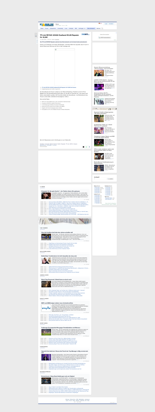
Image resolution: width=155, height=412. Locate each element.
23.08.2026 (97, 195)
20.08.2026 (97, 199)
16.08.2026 (107, 187)
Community (60, 28)
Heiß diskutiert (108, 199)
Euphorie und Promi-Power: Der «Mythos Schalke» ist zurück (62, 338)
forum (115, 39)
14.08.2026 (107, 189)
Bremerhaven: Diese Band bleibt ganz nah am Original (57, 376)
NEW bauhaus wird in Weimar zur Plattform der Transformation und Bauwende (66, 388)
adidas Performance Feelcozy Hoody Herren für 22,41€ (61, 266)
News (42, 28)
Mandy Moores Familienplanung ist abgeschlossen (104, 162)
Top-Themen (44, 228)
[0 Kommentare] (43, 146)
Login (106, 23)
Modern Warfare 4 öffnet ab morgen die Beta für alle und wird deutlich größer (65, 295)
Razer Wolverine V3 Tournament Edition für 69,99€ (60, 207)
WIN (76, 28)
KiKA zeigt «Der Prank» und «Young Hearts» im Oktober (61, 314)
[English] (101, 23)
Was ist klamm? (91, 28)
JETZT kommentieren (105, 37)
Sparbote (57, 39)
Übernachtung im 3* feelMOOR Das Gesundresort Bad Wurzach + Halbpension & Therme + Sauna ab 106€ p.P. (73, 268)
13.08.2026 (107, 191)
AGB (77, 399)
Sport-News (44, 323)
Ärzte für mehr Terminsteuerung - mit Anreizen (59, 247)
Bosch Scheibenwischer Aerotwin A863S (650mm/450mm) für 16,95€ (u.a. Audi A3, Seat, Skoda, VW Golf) (72, 211)
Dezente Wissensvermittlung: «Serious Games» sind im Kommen (63, 210)
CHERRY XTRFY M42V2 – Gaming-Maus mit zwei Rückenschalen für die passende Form (104, 81)
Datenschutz (72, 399)
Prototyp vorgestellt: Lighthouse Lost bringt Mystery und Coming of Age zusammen (67, 293)
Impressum (87, 399)
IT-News (42, 186)
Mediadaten (81, 399)
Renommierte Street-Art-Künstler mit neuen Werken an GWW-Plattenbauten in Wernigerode (69, 389)
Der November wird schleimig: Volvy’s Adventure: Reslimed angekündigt (65, 294)
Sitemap (67, 399)
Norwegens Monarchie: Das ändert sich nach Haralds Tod (61, 246)
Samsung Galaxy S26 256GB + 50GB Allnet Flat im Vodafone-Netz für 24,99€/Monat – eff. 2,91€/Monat (71, 202)
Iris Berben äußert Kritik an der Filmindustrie (58, 269)
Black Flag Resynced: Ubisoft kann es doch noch (56, 279)
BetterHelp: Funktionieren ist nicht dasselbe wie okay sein (59, 256)
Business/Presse (45, 371)
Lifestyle (71, 28)
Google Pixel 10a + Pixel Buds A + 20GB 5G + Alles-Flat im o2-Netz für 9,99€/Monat (67, 206)
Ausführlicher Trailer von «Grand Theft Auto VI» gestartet (103, 125)
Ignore (111, 204)
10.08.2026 (107, 195)
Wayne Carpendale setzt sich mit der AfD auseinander (61, 270)
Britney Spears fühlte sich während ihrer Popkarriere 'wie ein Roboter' (64, 272)
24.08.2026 (97, 192)
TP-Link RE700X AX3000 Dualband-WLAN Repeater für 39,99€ (59, 36)
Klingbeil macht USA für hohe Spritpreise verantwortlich (61, 244)
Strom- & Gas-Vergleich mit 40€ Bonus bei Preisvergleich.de (62, 208)
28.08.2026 (97, 187)
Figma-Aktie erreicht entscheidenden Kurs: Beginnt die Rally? (62, 367)
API (86, 400)
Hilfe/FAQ (82, 400)
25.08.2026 (97, 191)
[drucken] (36, 36)
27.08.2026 (97, 188)
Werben (98, 28)
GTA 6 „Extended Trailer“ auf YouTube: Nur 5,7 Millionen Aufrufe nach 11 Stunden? (67, 290)
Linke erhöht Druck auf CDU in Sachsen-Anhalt (59, 248)
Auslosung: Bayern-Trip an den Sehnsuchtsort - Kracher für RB (62, 343)
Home (67, 400)
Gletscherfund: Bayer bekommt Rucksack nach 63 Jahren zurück (63, 341)
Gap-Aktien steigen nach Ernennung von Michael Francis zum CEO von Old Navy (66, 364)
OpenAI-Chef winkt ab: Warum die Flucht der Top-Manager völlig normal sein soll (64, 352)
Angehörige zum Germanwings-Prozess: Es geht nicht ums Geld (63, 243)
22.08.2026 (97, 196)
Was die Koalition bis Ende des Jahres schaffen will (57, 232)
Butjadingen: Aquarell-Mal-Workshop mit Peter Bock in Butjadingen (63, 392)
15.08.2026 (107, 188)
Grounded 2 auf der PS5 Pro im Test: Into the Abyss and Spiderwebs (64, 291)
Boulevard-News (45, 251)
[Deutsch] (99, 23)
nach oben (112, 402)
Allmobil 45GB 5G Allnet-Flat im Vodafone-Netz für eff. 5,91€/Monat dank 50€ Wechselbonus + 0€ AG (71, 204)
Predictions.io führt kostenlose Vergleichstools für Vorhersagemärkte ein (64, 366)
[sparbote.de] (43, 145)
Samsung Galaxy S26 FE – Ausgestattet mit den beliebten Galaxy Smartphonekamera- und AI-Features (104, 95)
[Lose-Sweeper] (102, 28)
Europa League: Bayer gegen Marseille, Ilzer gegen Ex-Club (62, 339)
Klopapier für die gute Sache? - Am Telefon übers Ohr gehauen (60, 191)
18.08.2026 (97, 201)
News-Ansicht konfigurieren (110, 203)
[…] (62, 198)
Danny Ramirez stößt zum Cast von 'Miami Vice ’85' (60, 320)
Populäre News (108, 198)
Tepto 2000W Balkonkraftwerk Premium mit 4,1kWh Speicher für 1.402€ (64, 317)
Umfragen (82, 28)
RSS (88, 400)
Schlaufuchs (53, 28)
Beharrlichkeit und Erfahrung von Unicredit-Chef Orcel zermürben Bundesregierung (67, 363)
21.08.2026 (97, 198)
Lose (66, 28)
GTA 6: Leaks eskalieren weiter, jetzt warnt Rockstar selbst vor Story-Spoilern (104, 150)
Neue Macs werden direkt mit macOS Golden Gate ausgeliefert (62, 212)
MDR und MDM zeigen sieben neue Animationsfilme (57, 303)
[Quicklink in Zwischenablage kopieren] (36, 34)
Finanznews (44, 346)
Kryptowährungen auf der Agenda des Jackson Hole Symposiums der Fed (65, 369)
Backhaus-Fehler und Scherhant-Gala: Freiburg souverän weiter (63, 342)
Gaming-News (44, 275)
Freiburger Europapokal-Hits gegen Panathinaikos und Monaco (60, 328)
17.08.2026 (97, 203)
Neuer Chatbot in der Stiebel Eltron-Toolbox (58, 387)
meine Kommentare (105, 204)
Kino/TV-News (44, 298)
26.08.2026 (97, 189)
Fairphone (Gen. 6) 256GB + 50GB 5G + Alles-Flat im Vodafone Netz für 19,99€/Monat (67, 203)
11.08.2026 (107, 193)
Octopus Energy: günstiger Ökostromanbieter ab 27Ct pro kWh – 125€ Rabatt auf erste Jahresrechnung (71, 214)
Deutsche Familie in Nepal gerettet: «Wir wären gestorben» (103, 112)
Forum (46, 28)
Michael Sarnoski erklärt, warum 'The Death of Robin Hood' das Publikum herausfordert (68, 319)
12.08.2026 (107, 192)
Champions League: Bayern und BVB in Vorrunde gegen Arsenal (104, 136)
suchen (111, 179)
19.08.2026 (97, 200)
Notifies (114, 204)
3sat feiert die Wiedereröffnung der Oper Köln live (59, 316)
